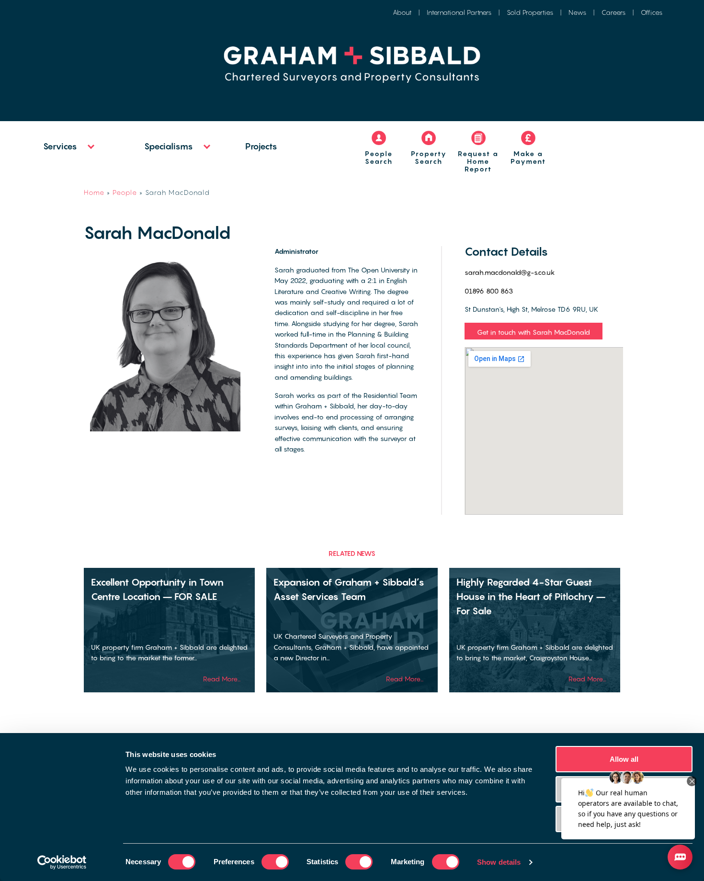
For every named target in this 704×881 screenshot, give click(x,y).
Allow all (624, 759)
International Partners (459, 12)
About (402, 12)
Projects (261, 146)
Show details (499, 862)
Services (60, 146)
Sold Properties (530, 12)
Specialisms (168, 146)
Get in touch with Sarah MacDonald (533, 332)
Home (94, 192)
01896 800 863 (489, 291)
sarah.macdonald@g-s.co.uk (510, 272)
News (577, 12)
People (125, 192)
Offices (651, 12)
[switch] (275, 862)
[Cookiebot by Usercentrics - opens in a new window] (62, 862)
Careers (613, 12)
